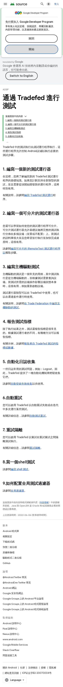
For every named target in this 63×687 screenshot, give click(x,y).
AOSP (5, 89)
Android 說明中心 (12, 623)
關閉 (31, 38)
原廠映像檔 (8, 552)
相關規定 (7, 536)
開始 (31, 49)
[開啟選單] (5, 4)
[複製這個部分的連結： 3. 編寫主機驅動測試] (42, 267)
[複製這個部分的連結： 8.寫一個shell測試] (38, 462)
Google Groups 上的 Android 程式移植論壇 (25, 609)
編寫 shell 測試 (19, 469)
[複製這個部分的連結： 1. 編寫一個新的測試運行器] (54, 169)
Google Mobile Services (15, 644)
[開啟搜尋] (42, 4)
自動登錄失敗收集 (21, 383)
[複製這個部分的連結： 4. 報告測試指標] (34, 322)
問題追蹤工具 (10, 655)
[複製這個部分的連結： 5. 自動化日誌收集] (38, 362)
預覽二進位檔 (10, 547)
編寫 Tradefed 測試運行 (38, 195)
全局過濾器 (17, 490)
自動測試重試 (38, 416)
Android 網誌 (10, 587)
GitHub (6, 563)
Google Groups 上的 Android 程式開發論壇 (25, 603)
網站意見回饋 (12, 673)
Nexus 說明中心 (11, 634)
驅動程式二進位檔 (12, 557)
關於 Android (10, 667)
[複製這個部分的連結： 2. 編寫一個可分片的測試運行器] (6, 219)
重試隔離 (35, 448)
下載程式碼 (8, 541)
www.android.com (13, 639)
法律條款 (33, 667)
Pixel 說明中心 (10, 628)
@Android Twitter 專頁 (15, 577)
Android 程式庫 (11, 531)
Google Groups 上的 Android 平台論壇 (23, 598)
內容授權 (44, 502)
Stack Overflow (11, 650)
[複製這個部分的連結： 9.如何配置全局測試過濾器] (53, 484)
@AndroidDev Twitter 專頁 (17, 582)
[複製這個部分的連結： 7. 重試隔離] (26, 430)
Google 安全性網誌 (13, 593)
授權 (43, 667)
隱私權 (52, 667)
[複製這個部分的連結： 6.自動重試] (25, 398)
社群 (22, 667)
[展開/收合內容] (26, 116)
